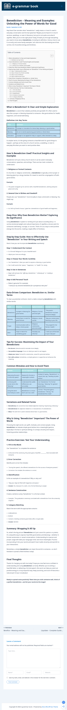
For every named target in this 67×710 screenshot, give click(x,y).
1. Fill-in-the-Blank (16, 90)
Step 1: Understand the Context (18, 71)
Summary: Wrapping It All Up (17, 99)
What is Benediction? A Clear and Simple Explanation (22, 58)
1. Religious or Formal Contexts (18, 63)
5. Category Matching (17, 96)
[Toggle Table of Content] (51, 55)
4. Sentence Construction (18, 95)
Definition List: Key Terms (17, 60)
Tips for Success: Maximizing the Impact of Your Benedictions (25, 80)
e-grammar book (25, 6)
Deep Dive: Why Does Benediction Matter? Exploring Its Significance (26, 67)
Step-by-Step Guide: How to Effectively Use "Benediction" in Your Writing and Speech (31, 69)
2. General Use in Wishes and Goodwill (20, 65)
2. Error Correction (16, 91)
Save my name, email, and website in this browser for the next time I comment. (32, 678)
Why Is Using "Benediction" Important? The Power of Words (24, 86)
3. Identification (15, 93)
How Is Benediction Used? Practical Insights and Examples (24, 62)
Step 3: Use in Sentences (17, 74)
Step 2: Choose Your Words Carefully (20, 73)
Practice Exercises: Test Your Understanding (21, 88)
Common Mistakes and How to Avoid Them (20, 82)
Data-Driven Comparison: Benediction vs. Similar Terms (23, 78)
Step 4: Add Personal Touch (18, 76)
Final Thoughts (13, 100)
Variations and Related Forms (16, 84)
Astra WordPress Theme (50, 707)
